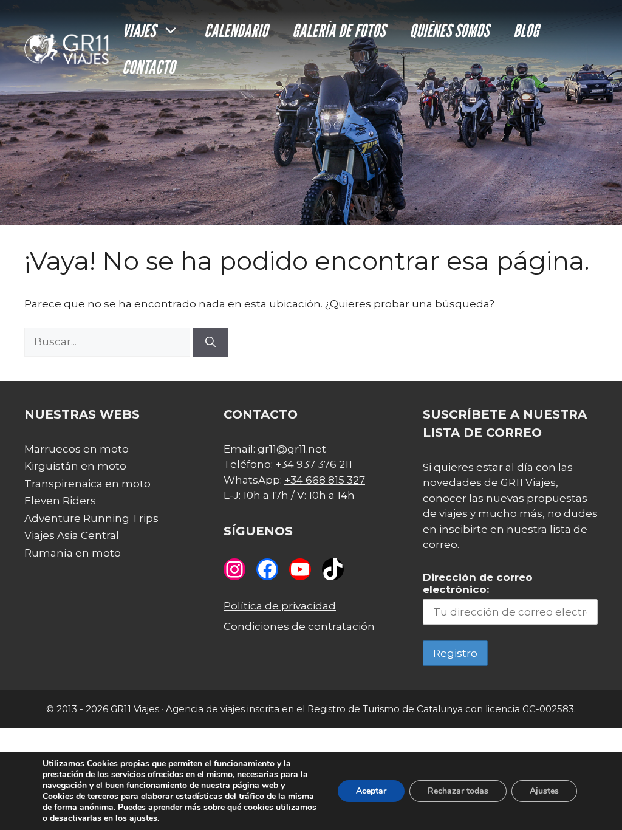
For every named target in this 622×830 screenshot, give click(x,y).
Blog (526, 30)
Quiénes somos (449, 30)
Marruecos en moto (76, 449)
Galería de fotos (338, 30)
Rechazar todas (458, 791)
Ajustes (544, 791)
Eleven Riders (60, 501)
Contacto (148, 67)
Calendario (236, 30)
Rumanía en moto (72, 553)
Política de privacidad (280, 606)
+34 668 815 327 (324, 480)
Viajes (139, 30)
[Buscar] (210, 342)
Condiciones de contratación (299, 626)
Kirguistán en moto (75, 466)
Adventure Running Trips (91, 518)
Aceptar (371, 791)
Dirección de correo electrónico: (478, 583)
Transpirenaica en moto (87, 484)
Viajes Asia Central (71, 535)
